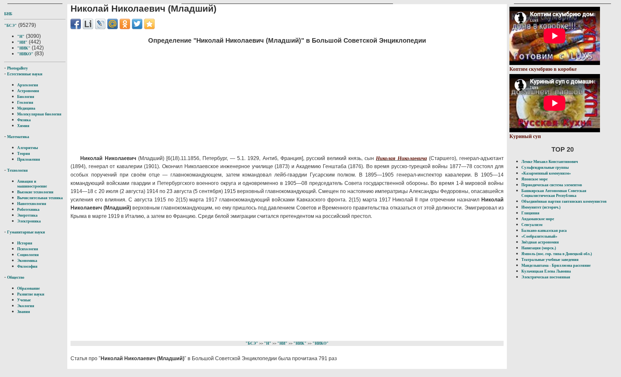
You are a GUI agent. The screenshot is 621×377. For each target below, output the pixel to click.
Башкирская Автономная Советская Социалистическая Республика (553, 193)
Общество (15, 277)
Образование (28, 288)
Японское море (534, 179)
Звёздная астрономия (540, 242)
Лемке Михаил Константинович (549, 161)
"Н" (21, 36)
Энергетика (27, 215)
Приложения (28, 159)
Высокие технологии (35, 192)
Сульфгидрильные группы (545, 167)
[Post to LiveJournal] (100, 24)
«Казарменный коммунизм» (546, 173)
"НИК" (23, 48)
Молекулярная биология (39, 114)
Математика (18, 137)
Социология (28, 255)
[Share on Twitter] (137, 24)
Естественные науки (24, 74)
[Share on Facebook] (76, 24)
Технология (17, 170)
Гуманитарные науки (26, 232)
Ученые (24, 300)
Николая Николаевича (401, 158)
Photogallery (17, 68)
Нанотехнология (31, 203)
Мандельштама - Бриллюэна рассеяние (556, 265)
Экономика (27, 260)
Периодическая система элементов (551, 185)
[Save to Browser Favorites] (149, 24)
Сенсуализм (531, 224)
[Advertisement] (245, 95)
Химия (23, 126)
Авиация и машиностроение (32, 183)
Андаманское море (537, 219)
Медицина (26, 108)
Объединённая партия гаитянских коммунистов (563, 201)
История (24, 243)
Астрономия (28, 91)
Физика (24, 120)
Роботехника (28, 209)
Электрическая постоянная (545, 277)
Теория (23, 153)
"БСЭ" (10, 25)
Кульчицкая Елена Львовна (546, 271)
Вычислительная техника (40, 198)
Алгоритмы (27, 147)
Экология (25, 306)
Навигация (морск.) (538, 248)
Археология (27, 85)
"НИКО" (25, 54)
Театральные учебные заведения (550, 259)
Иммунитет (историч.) (541, 207)
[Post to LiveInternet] (88, 24)
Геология (25, 102)
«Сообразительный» (539, 236)
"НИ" (22, 42)
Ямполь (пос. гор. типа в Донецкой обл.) (556, 254)
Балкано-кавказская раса (544, 230)
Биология (25, 96)
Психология (27, 249)
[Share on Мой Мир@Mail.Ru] (112, 24)
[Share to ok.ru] (125, 24)
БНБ (8, 14)
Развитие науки (30, 294)
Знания (23, 311)
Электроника (29, 221)
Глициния (530, 213)
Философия (27, 266)
